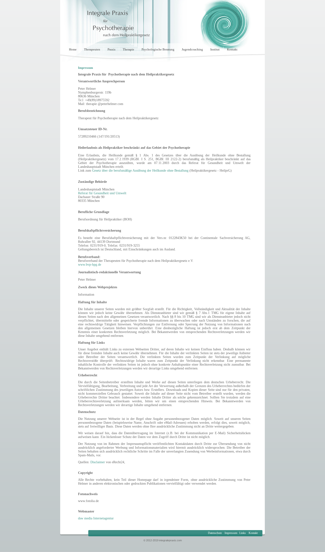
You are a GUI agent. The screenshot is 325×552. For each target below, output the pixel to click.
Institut (215, 49)
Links (242, 533)
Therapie (128, 49)
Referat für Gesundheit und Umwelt (102, 193)
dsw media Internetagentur (96, 518)
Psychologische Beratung (158, 49)
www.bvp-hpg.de (89, 264)
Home (73, 49)
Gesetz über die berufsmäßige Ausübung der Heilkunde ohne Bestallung (140, 170)
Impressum (230, 533)
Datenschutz (215, 533)
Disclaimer (97, 462)
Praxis (111, 49)
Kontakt (232, 49)
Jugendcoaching (192, 49)
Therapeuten (92, 49)
